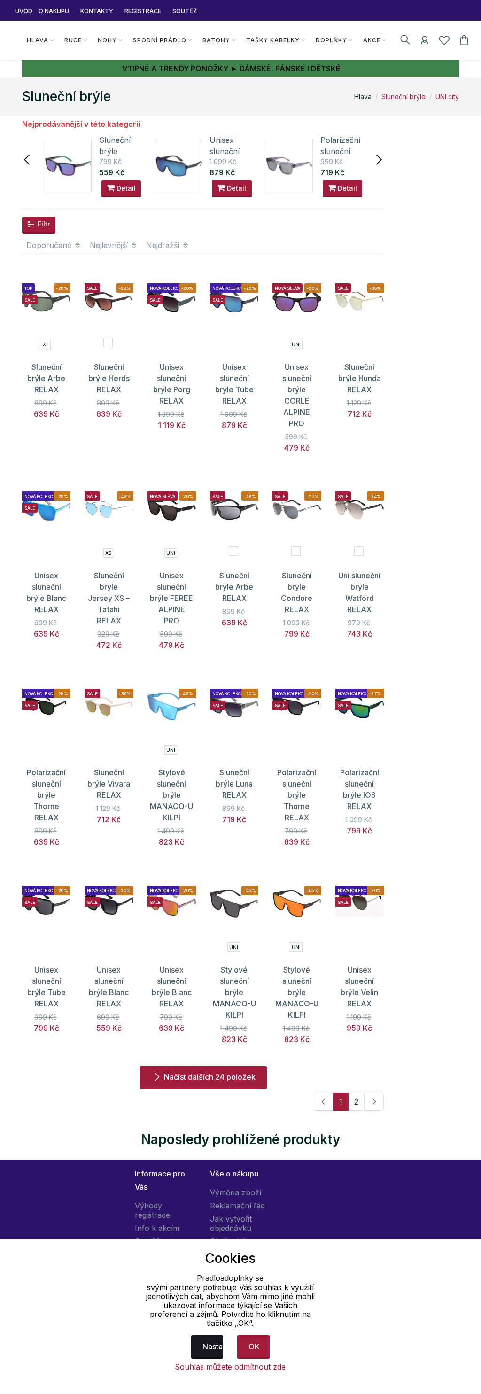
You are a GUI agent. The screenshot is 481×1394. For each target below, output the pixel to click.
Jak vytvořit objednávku (231, 1223)
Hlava (37, 40)
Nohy (107, 40)
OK (254, 1346)
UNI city (447, 97)
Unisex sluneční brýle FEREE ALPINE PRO (171, 598)
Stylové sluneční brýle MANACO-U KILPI (171, 795)
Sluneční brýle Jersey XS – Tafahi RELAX (109, 598)
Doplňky (331, 40)
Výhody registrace (152, 1210)
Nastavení (213, 1346)
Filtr (43, 224)
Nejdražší (164, 245)
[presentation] (28, 159)
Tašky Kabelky (273, 40)
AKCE (371, 40)
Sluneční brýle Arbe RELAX (46, 378)
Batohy (216, 40)
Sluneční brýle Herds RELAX (109, 378)
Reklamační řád (237, 1205)
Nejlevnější (110, 245)
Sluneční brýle (403, 97)
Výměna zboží (235, 1192)
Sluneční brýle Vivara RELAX (108, 784)
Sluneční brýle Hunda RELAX (359, 378)
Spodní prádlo (159, 40)
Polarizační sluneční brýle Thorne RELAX (46, 795)
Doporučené (50, 245)
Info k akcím (157, 1228)
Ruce (73, 40)
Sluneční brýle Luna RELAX (234, 784)
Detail (125, 188)
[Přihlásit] (425, 42)
